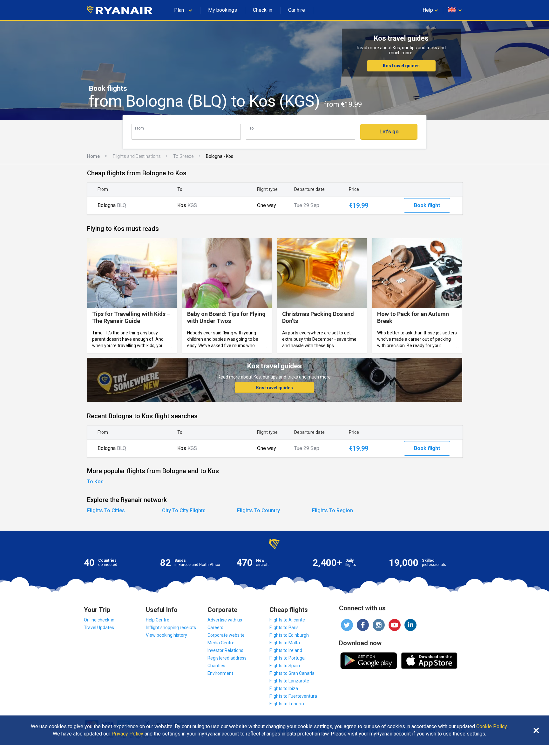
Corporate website (226, 635)
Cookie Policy (491, 726)
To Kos (95, 482)
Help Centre (157, 619)
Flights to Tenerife (287, 703)
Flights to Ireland (285, 650)
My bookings (222, 10)
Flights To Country (258, 510)
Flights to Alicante (287, 619)
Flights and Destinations (137, 156)
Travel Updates (99, 627)
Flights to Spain (284, 665)
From (139, 128)
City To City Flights (184, 510)
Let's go (389, 131)
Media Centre (220, 642)
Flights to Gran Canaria (292, 673)
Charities (216, 665)
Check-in (262, 10)
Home (93, 156)
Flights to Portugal (287, 658)
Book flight (427, 205)
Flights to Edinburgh (289, 635)
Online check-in (99, 619)
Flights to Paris (284, 627)
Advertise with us (224, 619)
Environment (220, 673)
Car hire (296, 10)
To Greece (183, 156)
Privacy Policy (127, 734)
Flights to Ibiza (283, 688)
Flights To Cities (106, 510)
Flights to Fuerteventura (293, 696)
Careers (215, 627)
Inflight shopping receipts (171, 627)
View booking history (166, 635)
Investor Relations (225, 650)
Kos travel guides (401, 65)
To (251, 128)
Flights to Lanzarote (289, 680)
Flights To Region (332, 510)
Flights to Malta (284, 642)
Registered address (227, 658)
